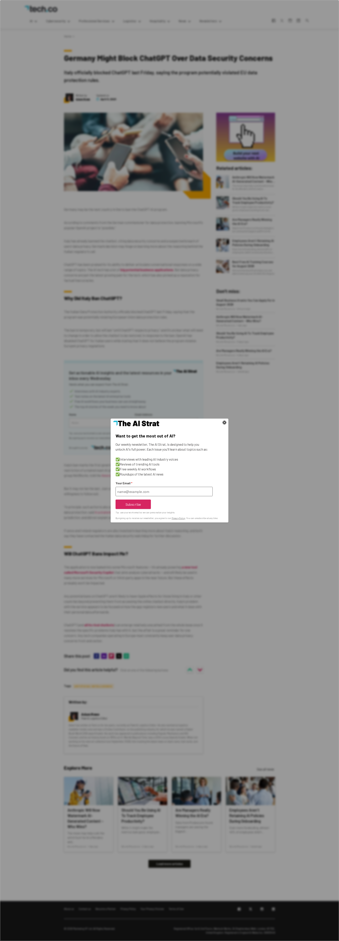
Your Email (124, 483)
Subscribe (133, 504)
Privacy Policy (178, 518)
